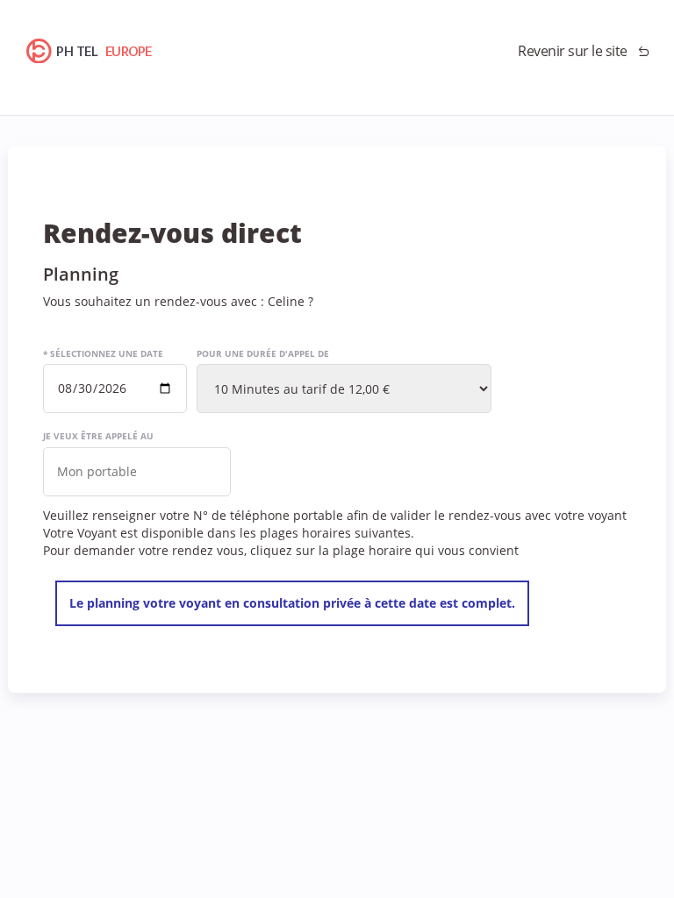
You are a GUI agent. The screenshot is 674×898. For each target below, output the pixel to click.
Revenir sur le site (572, 51)
